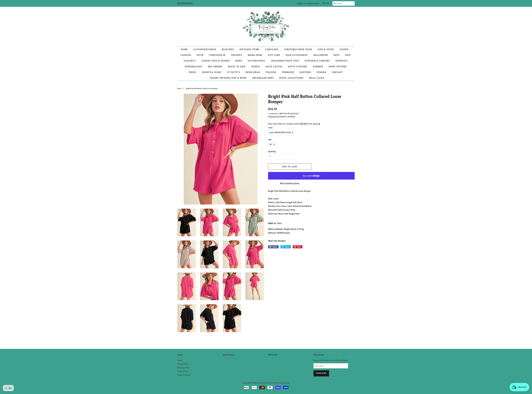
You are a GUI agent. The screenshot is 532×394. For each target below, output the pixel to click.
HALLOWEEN (320, 55)
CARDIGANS (271, 49)
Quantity (272, 151)
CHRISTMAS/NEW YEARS (298, 49)
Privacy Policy (182, 364)
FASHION (186, 55)
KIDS (348, 55)
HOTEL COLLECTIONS (291, 77)
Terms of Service (183, 375)
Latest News (228, 354)
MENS (238, 60)
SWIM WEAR (252, 72)
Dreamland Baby (263, 77)
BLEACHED (228, 49)
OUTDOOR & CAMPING (317, 60)
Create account (313, 3)
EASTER (344, 49)
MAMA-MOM (255, 55)
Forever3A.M (217, 55)
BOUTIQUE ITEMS (249, 49)
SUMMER (318, 66)
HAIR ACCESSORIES (297, 55)
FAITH (200, 55)
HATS (337, 55)
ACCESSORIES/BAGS (204, 49)
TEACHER (270, 72)
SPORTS (255, 66)
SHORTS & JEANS (211, 72)
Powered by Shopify (282, 383)
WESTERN (305, 72)
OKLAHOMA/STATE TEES (285, 60)
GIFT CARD (274, 55)
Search (180, 360)
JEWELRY (337, 72)
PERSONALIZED (193, 66)
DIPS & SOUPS (326, 49)
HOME (184, 49)
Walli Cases (316, 77)
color (270, 127)
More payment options (289, 183)
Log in (300, 3)
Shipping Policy (183, 367)
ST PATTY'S (233, 72)
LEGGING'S (190, 60)
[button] (311, 113)
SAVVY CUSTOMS (297, 66)
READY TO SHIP (237, 66)
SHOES (192, 72)
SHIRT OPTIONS (337, 66)
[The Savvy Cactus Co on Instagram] (274, 361)
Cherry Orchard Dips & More (228, 77)
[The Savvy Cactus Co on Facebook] (269, 361)
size (269, 139)
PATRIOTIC (342, 60)
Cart (327, 3)
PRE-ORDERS (215, 66)
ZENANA (321, 72)
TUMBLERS (288, 72)
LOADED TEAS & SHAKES (216, 60)
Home (179, 88)
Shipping (272, 116)
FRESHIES (236, 55)
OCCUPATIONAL (256, 60)
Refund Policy (182, 371)
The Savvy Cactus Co (265, 383)
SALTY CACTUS (274, 66)
